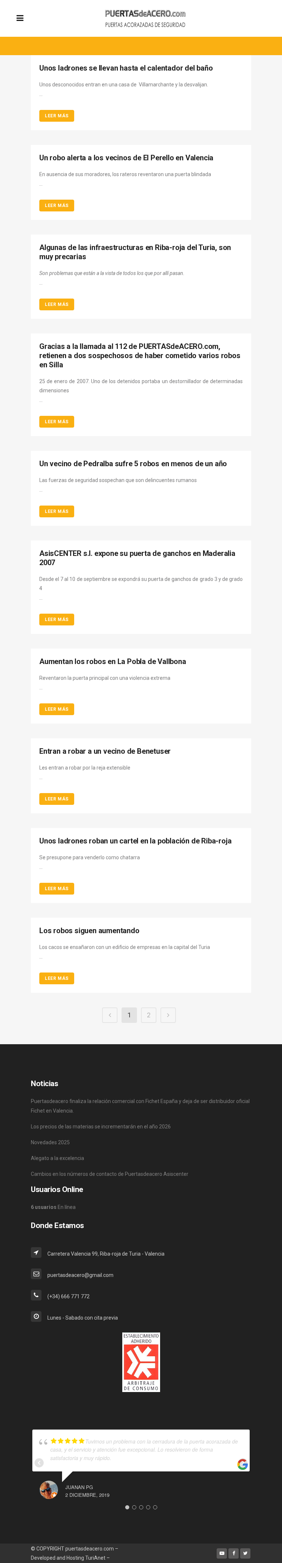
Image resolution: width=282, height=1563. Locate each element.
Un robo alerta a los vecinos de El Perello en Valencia (126, 157)
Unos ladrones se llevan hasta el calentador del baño (126, 68)
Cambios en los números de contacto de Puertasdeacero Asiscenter (109, 1174)
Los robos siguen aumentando (89, 930)
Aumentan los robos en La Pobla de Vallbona (112, 661)
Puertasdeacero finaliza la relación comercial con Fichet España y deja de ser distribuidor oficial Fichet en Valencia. (140, 1106)
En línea (53, 1207)
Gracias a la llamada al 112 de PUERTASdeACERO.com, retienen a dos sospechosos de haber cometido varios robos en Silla (140, 355)
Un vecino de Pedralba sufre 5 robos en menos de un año (133, 463)
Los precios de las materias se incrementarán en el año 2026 (101, 1127)
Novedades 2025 (50, 1142)
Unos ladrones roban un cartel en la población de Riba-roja (135, 840)
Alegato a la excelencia (57, 1158)
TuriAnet (95, 1558)
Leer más (57, 115)
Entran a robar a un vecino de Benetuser (105, 751)
